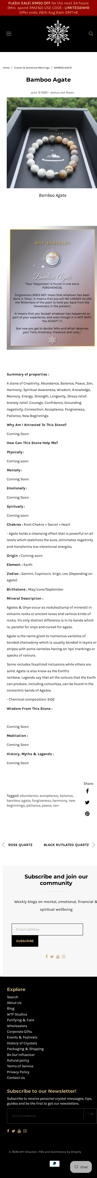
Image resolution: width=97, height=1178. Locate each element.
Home (6, 67)
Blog (10, 1008)
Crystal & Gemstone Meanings (32, 67)
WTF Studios (17, 1014)
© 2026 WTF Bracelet (22, 1152)
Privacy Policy (18, 1072)
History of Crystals (22, 1043)
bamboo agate (19, 800)
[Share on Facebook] (87, 791)
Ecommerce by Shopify (66, 1152)
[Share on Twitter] (87, 802)
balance (66, 795)
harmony (60, 800)
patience (33, 805)
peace (46, 805)
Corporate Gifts (19, 1031)
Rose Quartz (20, 845)
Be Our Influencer (21, 1055)
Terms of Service (20, 1066)
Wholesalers (17, 1026)
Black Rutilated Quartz (67, 845)
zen (56, 805)
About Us (14, 1003)
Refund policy (18, 1060)
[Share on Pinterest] (87, 813)
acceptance (49, 795)
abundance (29, 795)
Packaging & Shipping (25, 1049)
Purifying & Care (20, 1020)
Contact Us (16, 1077)
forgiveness (41, 800)
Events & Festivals (22, 1037)
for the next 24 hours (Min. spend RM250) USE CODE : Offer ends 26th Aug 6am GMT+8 (48, 8)
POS (41, 1152)
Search (12, 997)
